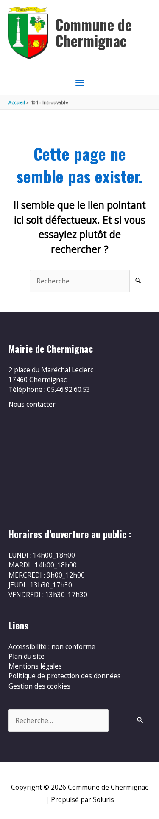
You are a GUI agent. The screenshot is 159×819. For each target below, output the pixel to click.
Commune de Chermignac (93, 32)
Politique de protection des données (64, 675)
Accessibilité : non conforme (51, 646)
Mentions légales (35, 666)
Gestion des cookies (39, 686)
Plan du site (26, 656)
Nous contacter (32, 404)
